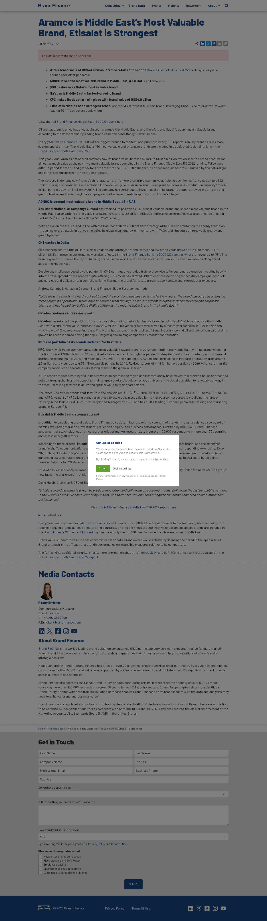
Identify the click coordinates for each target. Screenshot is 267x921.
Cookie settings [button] (122, 468)
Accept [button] (103, 468)
